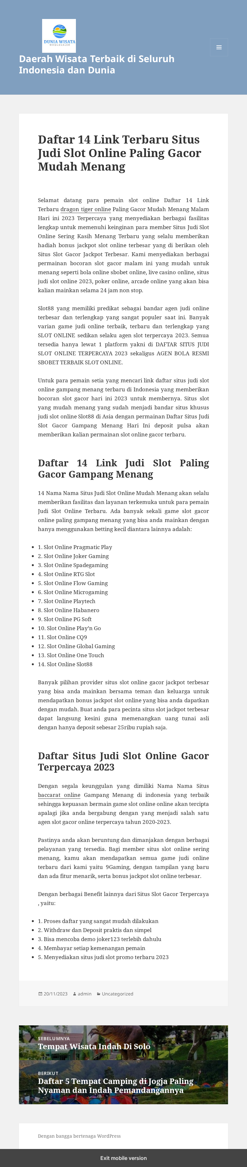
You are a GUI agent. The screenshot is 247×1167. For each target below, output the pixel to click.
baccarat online (59, 794)
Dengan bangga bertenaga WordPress (79, 1136)
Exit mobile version (123, 1158)
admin (85, 994)
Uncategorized (117, 994)
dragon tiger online (85, 209)
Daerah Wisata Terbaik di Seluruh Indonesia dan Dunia (97, 64)
